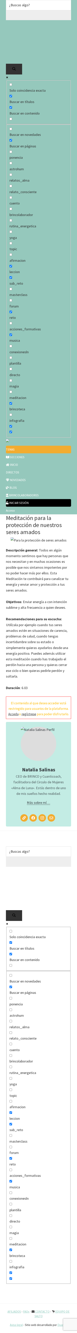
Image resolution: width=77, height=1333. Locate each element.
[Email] (51, 818)
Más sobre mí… (38, 802)
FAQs (26, 1311)
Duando (62, 1325)
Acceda (13, 714)
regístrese (29, 714)
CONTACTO (42, 1311)
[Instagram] (42, 818)
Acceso (10, 510)
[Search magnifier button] (14, 69)
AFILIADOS (14, 1311)
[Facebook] (33, 818)
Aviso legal (16, 1325)
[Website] (24, 818)
